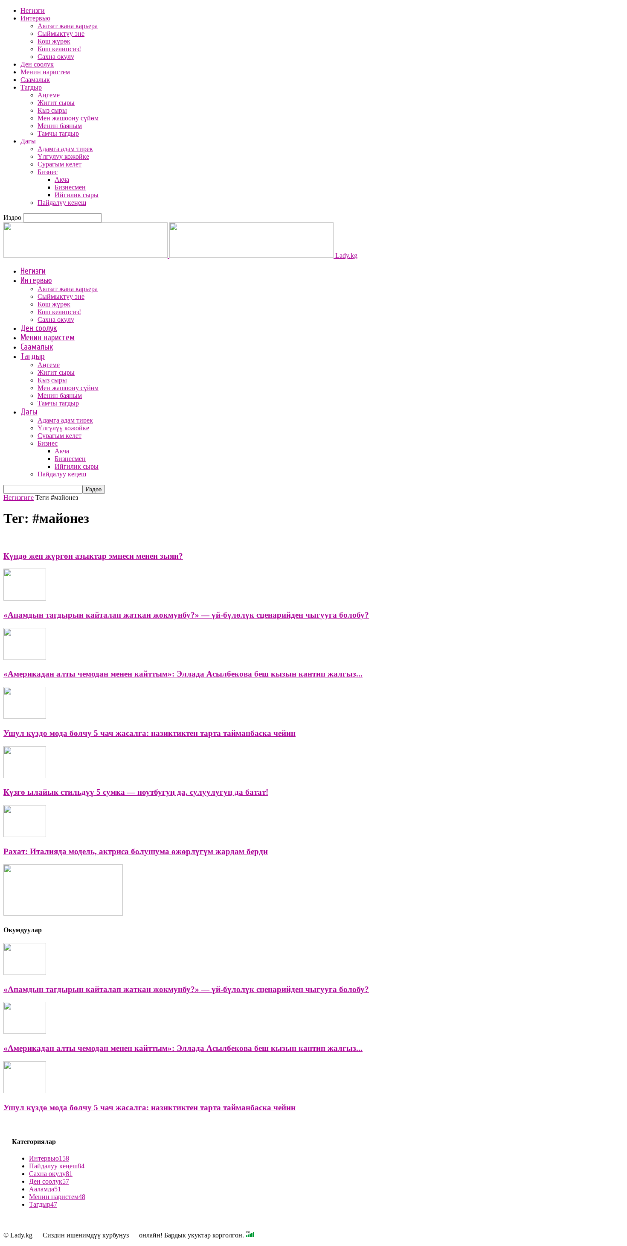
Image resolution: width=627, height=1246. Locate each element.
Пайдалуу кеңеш (62, 202)
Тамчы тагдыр (58, 133)
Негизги (32, 10)
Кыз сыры (52, 110)
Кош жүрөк (54, 41)
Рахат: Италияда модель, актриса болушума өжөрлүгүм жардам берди (135, 851)
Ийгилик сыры (77, 194)
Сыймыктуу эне (61, 33)
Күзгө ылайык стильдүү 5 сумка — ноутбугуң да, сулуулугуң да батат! (135, 792)
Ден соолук (37, 64)
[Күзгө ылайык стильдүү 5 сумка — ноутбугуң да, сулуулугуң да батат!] (24, 775)
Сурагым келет (59, 164)
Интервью (35, 18)
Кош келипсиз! (59, 49)
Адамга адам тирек (65, 148)
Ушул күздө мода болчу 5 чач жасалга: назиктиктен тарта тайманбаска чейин (149, 733)
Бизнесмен (70, 187)
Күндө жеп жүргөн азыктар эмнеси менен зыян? (93, 556)
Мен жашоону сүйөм (68, 118)
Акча (62, 179)
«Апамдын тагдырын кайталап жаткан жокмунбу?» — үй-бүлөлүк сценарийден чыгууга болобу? (186, 614)
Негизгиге (18, 497)
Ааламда (45, 1189)
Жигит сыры (56, 102)
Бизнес (48, 171)
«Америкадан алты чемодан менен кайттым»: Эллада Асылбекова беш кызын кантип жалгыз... (183, 673)
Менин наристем (45, 72)
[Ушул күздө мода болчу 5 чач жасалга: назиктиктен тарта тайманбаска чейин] (24, 716)
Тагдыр (31, 87)
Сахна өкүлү (56, 56)
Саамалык (35, 79)
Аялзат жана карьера (68, 25)
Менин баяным (60, 125)
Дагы (28, 141)
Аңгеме (49, 95)
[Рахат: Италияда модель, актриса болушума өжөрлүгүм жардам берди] (24, 834)
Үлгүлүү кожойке (63, 156)
